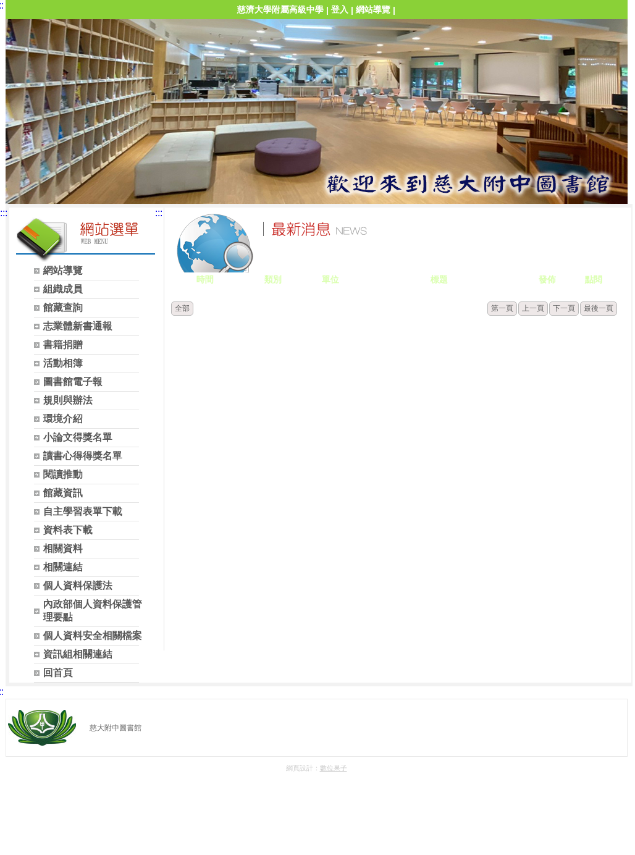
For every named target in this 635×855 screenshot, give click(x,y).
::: (3, 213)
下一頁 (564, 308)
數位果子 (333, 768)
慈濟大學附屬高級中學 (280, 9)
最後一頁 (598, 308)
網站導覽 (373, 9)
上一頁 (533, 308)
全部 (182, 308)
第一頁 (502, 308)
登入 (339, 9)
